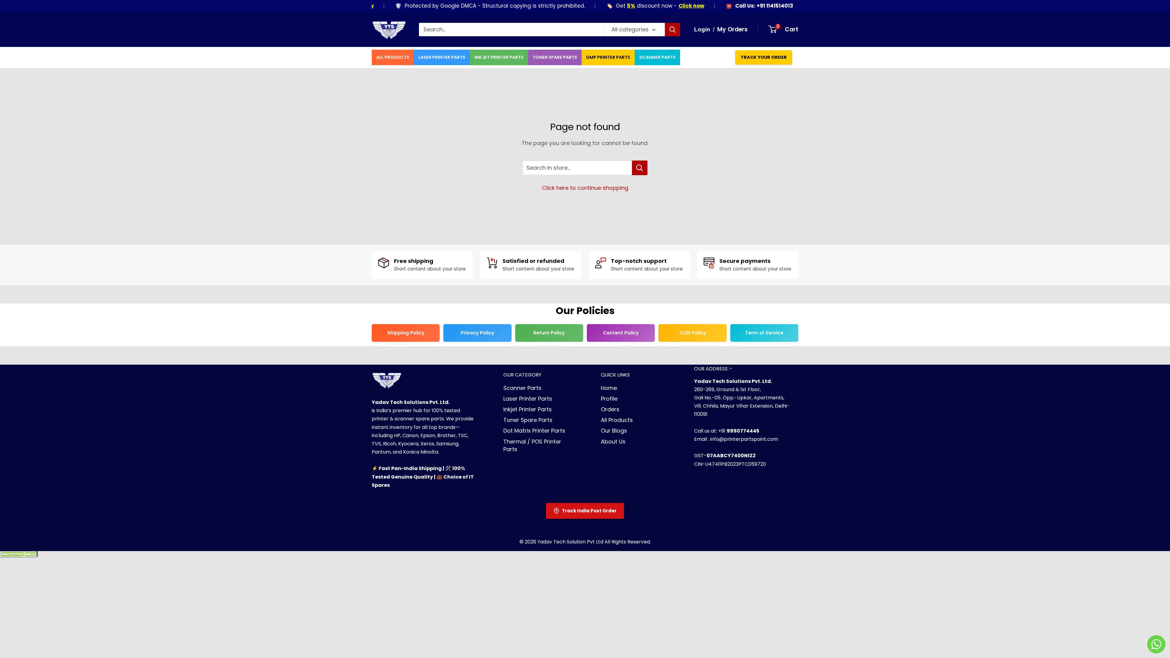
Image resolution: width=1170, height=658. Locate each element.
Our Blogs (614, 430)
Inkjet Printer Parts (498, 57)
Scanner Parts (657, 57)
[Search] (672, 29)
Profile (609, 398)
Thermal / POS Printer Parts (532, 445)
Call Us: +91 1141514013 (747, 6)
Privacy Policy (477, 333)
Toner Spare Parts (555, 57)
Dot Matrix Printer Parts (534, 430)
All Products (392, 57)
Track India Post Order (589, 511)
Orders (610, 409)
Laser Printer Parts (441, 57)
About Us (613, 441)
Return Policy (549, 333)
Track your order (764, 57)
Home (609, 388)
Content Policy (621, 333)
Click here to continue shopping (585, 188)
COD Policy (692, 333)
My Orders (732, 29)
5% (614, 5)
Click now (675, 5)
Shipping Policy (405, 333)
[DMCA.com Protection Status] (19, 556)
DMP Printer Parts (608, 57)
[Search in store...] (639, 168)
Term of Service (764, 333)
